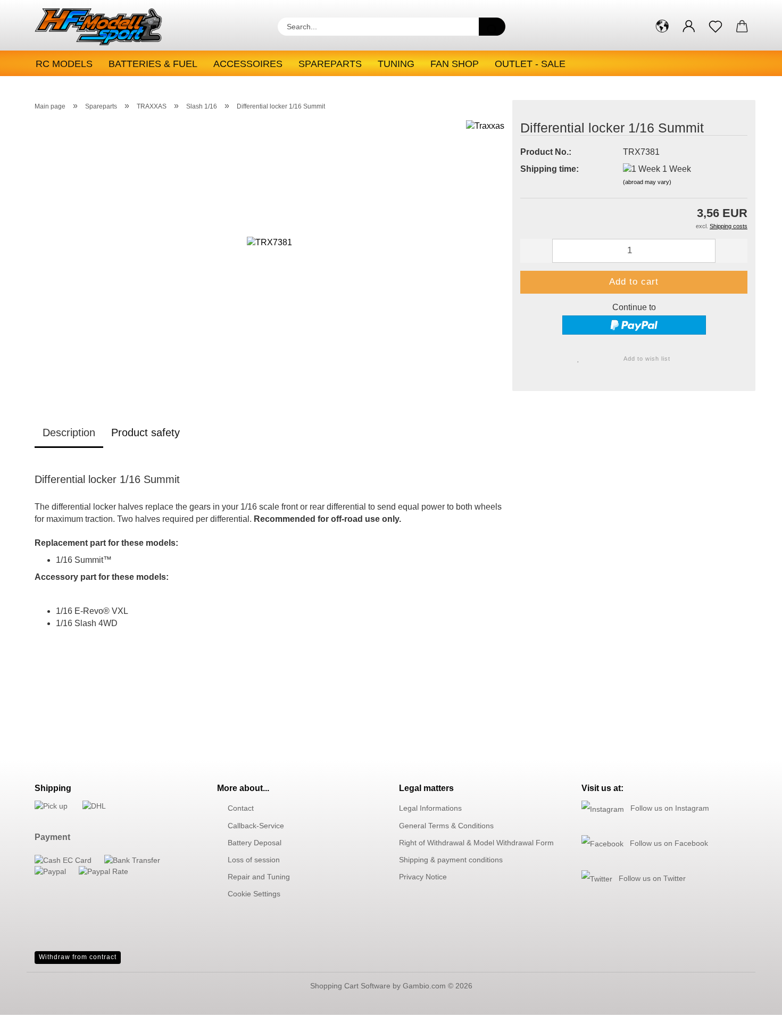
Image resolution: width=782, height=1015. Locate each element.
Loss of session (254, 859)
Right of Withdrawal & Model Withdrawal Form (476, 842)
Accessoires (247, 64)
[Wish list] (715, 26)
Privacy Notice (423, 876)
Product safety (145, 432)
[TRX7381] (269, 252)
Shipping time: (549, 168)
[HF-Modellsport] (110, 26)
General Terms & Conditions (446, 825)
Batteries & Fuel (153, 64)
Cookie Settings (254, 893)
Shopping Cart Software (350, 985)
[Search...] (492, 27)
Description (69, 432)
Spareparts (330, 64)
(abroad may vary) (647, 182)
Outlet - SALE (530, 64)
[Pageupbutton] (753, 999)
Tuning (396, 64)
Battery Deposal (254, 842)
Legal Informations (430, 808)
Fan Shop (454, 64)
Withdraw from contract (78, 957)
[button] (662, 26)
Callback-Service (256, 825)
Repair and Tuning (259, 876)
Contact (241, 808)
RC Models (64, 64)
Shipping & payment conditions (451, 859)
